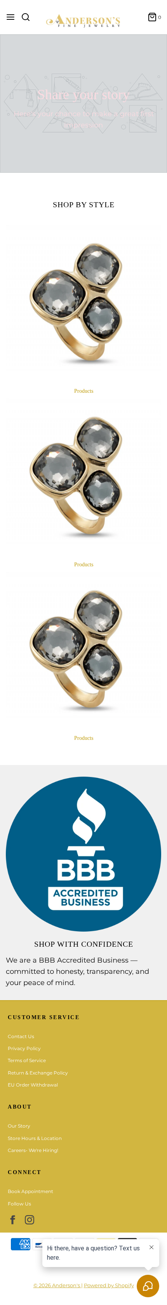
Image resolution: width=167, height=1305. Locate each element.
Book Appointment (30, 1191)
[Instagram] (29, 1219)
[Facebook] (12, 1219)
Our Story (19, 1126)
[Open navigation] (10, 17)
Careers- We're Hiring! (33, 1150)
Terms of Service (27, 1060)
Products (83, 391)
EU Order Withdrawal (33, 1085)
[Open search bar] (28, 17)
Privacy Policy (24, 1048)
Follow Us (19, 1204)
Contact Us (21, 1036)
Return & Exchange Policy (38, 1073)
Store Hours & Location (35, 1138)
